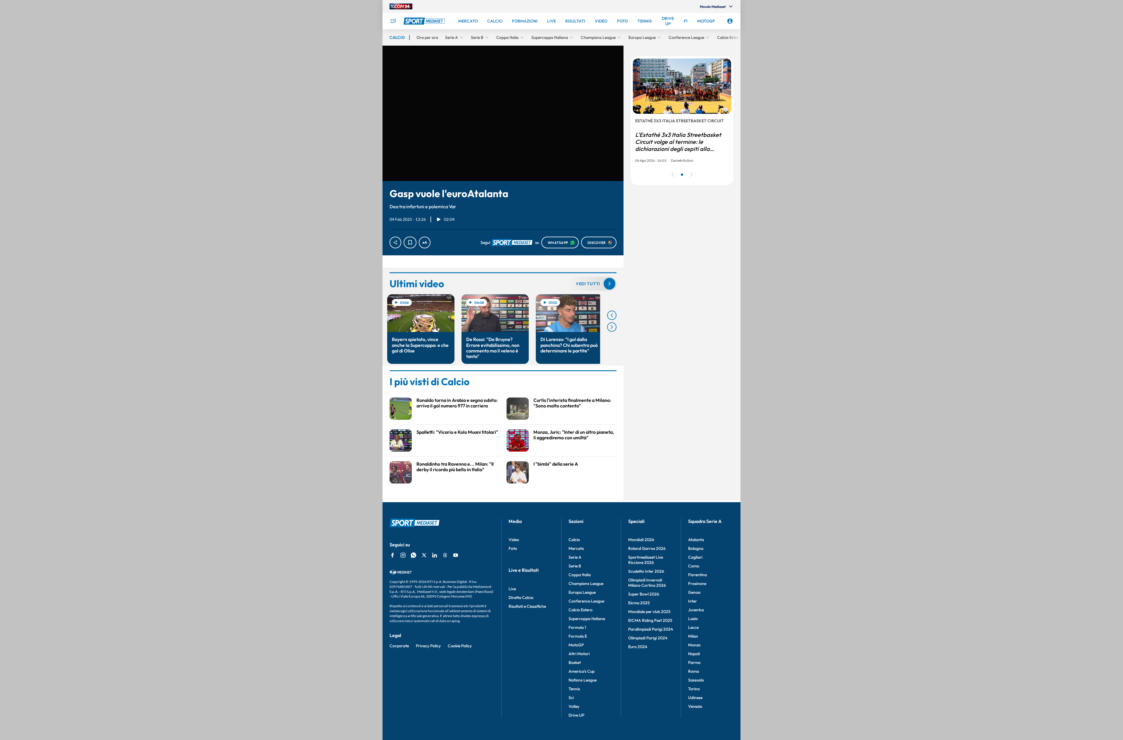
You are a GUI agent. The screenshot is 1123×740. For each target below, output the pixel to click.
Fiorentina (697, 574)
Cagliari (695, 557)
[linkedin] (435, 555)
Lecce (693, 627)
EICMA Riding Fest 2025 (650, 620)
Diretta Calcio (521, 597)
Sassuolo (696, 680)
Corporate (399, 645)
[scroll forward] (611, 327)
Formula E (578, 636)
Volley (574, 706)
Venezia (695, 706)
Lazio (693, 618)
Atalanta (696, 539)
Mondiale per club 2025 (649, 611)
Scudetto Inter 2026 (646, 571)
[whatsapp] (413, 555)
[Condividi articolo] (395, 242)
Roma (693, 671)
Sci (571, 697)
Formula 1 (577, 627)
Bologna (695, 548)
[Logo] (425, 21)
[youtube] (456, 555)
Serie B (575, 566)
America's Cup (582, 671)
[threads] (445, 555)
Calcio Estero (580, 609)
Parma (694, 662)
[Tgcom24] (401, 6)
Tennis (574, 688)
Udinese (695, 697)
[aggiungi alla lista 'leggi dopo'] (410, 242)
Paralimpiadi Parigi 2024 (650, 629)
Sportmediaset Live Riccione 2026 (645, 560)
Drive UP (576, 715)
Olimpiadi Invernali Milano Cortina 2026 (647, 582)
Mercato (576, 548)
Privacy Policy (428, 645)
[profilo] (729, 21)
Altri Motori (579, 653)
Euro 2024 (637, 646)
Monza (694, 645)
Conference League (586, 601)
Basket (575, 662)
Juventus (696, 609)
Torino (694, 688)
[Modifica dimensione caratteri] (424, 242)
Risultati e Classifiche (527, 606)
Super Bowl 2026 (643, 594)
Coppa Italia (580, 574)
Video (514, 539)
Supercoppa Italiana (587, 618)
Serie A (575, 557)
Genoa (694, 592)
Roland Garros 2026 (647, 548)
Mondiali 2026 (641, 539)
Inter (692, 601)
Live (512, 588)
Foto (513, 548)
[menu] (393, 21)
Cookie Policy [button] (460, 645)
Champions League (586, 583)
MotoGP (576, 645)
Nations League (583, 680)
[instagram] (403, 555)
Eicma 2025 (639, 602)
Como (693, 566)
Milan (693, 636)
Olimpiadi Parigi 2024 (647, 638)
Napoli (694, 653)
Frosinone (697, 583)
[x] (424, 555)
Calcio (574, 539)
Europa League (582, 592)
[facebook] (392, 555)
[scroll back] (611, 315)
